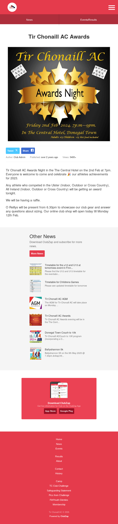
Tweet (10, 150)
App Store (50, 411)
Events (59, 448)
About (59, 461)
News (29, 20)
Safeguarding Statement (59, 490)
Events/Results (88, 20)
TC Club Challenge (58, 485)
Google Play (66, 411)
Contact (59, 468)
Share (26, 150)
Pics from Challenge (59, 495)
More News (37, 253)
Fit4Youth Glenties (59, 500)
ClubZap (65, 516)
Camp (59, 481)
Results (59, 456)
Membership (59, 504)
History (59, 473)
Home (59, 439)
